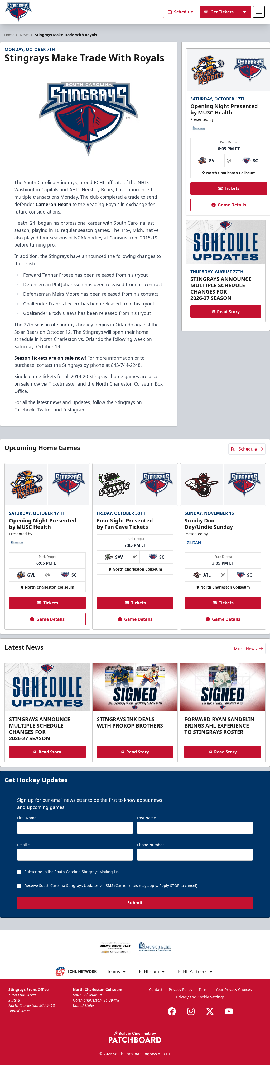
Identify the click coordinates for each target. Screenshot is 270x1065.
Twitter (44, 409)
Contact (155, 989)
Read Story (228, 311)
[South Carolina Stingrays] (18, 12)
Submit (135, 903)
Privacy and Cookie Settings (200, 996)
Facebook (24, 409)
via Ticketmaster (58, 384)
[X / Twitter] (209, 1011)
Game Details (232, 205)
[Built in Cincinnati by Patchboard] (135, 1037)
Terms (204, 989)
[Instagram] (191, 1011)
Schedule (183, 12)
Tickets (232, 188)
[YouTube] (228, 1011)
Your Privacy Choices (234, 989)
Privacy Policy (180, 989)
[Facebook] (172, 1011)
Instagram (74, 409)
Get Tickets (222, 12)
